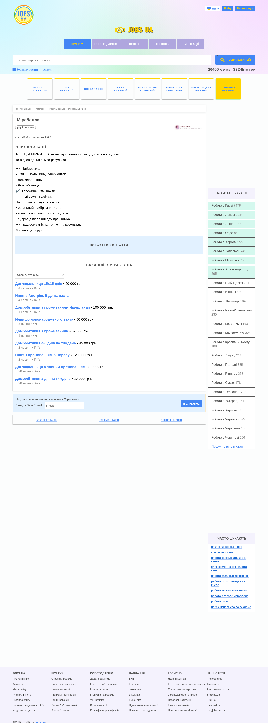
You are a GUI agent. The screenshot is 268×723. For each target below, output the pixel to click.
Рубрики (17, 694)
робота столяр (221, 601)
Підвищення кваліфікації (143, 705)
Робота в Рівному (224, 373)
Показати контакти (109, 245)
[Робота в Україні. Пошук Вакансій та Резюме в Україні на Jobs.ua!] (23, 15)
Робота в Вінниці (224, 292)
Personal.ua (213, 705)
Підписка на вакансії (63, 694)
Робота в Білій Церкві (227, 283)
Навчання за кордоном (142, 710)
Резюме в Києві (109, 419)
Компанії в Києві (171, 419)
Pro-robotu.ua (214, 678)
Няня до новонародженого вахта (44, 319)
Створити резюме (61, 678)
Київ (37, 288)
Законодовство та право (182, 694)
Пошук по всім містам (227, 446)
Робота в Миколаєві (226, 260)
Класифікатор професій (104, 710)
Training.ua (213, 684)
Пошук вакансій (60, 689)
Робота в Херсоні (224, 410)
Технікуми (135, 689)
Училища (134, 694)
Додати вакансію (100, 678)
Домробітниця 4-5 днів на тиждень (45, 343)
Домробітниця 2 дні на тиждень (43, 379)
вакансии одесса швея (226, 546)
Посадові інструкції (179, 700)
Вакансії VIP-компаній (64, 705)
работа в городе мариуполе (229, 595)
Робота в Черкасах (225, 419)
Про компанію (21, 678)
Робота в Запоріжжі (226, 251)
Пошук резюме (99, 689)
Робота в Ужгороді (225, 401)
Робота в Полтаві (224, 364)
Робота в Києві (222, 205)
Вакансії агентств (61, 710)
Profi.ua (211, 700)
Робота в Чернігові (225, 437)
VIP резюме (97, 700)
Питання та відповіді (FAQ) (28, 705)
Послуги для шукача (63, 684)
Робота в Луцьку (223, 355)
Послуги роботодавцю (103, 684)
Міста (28, 694)
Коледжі (134, 684)
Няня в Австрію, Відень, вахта (42, 296)
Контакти (18, 684)
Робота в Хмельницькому (229, 269)
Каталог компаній (178, 705)
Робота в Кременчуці (227, 323)
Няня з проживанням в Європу (42, 355)
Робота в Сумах (223, 382)
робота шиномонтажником (229, 590)
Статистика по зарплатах (183, 689)
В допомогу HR (99, 705)
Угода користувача (24, 710)
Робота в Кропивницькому (230, 342)
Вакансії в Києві (46, 419)
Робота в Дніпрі (223, 223)
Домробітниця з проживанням (41, 331)
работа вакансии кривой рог (230, 575)
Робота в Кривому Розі (228, 332)
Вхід (227, 8)
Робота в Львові (223, 214)
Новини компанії (177, 678)
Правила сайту (21, 700)
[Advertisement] (106, 454)
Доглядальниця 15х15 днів (38, 284)
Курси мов (135, 700)
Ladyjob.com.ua (216, 710)
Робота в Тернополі (226, 392)
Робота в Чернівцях (226, 428)
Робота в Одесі (222, 233)
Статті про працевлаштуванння (186, 684)
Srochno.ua (213, 694)
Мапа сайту (19, 689)
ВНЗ (131, 678)
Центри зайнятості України (183, 710)
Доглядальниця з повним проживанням (50, 367)
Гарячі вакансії (60, 700)
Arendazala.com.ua (218, 689)
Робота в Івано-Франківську (231, 310)
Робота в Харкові (224, 242)
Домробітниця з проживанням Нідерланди (52, 307)
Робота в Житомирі (225, 301)
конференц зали (222, 552)
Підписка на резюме (102, 694)
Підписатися (191, 404)
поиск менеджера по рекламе (231, 606)
